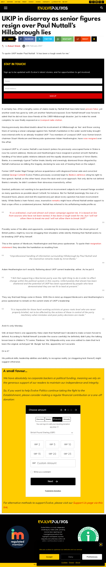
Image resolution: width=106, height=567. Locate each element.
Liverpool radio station (51, 120)
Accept (49, 557)
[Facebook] (90, 2)
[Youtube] (96, 2)
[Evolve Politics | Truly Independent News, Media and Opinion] (52, 8)
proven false (92, 109)
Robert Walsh (14, 46)
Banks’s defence (77, 174)
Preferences (92, 557)
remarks (56, 200)
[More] (94, 39)
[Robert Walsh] (3, 46)
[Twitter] (93, 2)
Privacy (71, 562)
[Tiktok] (102, 2)
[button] (101, 544)
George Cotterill (17, 174)
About (77, 562)
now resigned (90, 138)
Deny (70, 557)
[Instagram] (99, 2)
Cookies (64, 562)
